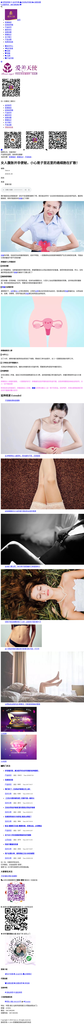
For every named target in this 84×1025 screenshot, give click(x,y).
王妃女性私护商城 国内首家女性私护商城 (20, 807)
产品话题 (8, 39)
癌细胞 (17, 400)
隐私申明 (9, 992)
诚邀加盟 (37, 2)
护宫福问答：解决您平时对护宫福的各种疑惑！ (22, 771)
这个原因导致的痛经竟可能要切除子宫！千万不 (22, 649)
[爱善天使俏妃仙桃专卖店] (19, 75)
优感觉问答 (9, 780)
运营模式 (28, 974)
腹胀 (9, 400)
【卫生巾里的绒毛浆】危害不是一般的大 (19, 798)
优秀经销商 (6, 2)
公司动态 (8, 840)
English (27, 1001)
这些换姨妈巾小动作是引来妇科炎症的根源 (20, 511)
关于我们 (8, 37)
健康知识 (8, 34)
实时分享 (8, 794)
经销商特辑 (9, 25)
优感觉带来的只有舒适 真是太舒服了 (18, 817)
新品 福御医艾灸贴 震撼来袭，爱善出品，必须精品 (23, 826)
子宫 (6, 400)
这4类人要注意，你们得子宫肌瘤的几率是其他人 (22, 566)
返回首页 (8, 105)
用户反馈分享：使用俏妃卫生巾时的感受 (19, 853)
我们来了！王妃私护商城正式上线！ (18, 789)
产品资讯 (8, 775)
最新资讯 (8, 30)
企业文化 (18, 974)
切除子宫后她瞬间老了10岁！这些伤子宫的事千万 (23, 622)
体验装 (27, 983)
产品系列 (8, 27)
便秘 (13, 400)
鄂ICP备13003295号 (14, 1001)
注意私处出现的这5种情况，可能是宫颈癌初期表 (22, 704)
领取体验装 (9, 127)
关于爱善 (10, 974)
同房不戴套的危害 (11, 844)
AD (4, 733)
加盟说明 (18, 983)
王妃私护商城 (26, 2)
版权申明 (18, 992)
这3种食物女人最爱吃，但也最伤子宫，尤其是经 (22, 456)
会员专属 (15, 2)
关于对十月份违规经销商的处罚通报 (18, 835)
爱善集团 (8, 22)
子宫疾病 (28, 157)
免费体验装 (9, 42)
